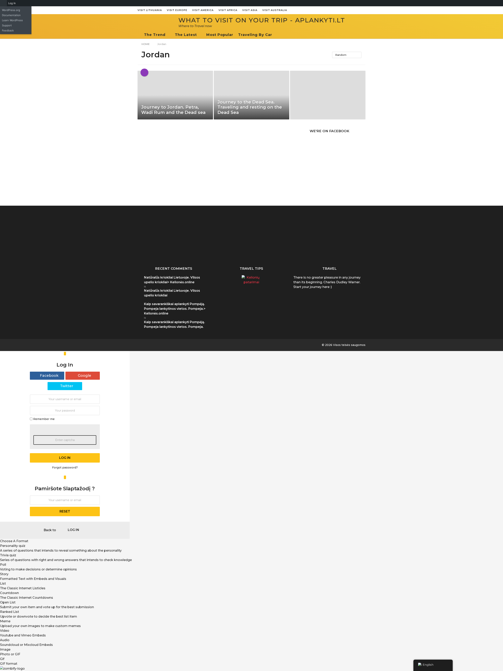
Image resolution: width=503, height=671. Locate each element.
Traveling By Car (255, 35)
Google (84, 375)
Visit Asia (249, 10)
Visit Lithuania (150, 10)
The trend (154, 35)
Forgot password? (65, 467)
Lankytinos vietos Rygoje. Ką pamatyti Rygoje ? (353, 251)
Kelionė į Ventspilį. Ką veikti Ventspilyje (314, 249)
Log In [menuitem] (12, 3)
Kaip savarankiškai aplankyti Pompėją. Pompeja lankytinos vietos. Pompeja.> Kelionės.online (175, 308)
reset (65, 511)
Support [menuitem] (7, 25)
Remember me (44, 419)
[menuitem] (3, 3)
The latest (186, 35)
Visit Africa (227, 10)
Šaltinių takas (393, 248)
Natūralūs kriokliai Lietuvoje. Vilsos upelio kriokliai (275, 251)
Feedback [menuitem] (8, 30)
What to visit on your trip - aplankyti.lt (261, 20)
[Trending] (144, 72)
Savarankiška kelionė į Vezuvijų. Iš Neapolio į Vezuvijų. (196, 251)
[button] (276, 35)
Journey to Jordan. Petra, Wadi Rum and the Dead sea (173, 109)
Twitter (66, 386)
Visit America (203, 10)
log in (65, 458)
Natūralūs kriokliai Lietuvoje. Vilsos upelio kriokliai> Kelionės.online (172, 280)
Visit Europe (177, 10)
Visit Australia (274, 10)
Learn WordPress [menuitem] (12, 20)
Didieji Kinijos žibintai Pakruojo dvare (471, 249)
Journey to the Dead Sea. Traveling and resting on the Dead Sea (250, 107)
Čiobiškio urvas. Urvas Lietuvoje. (236, 249)
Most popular (219, 35)
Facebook (49, 375)
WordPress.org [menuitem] (11, 10)
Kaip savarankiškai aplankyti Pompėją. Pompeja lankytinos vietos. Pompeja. (157, 252)
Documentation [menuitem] (11, 15)
